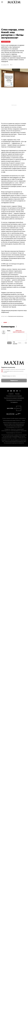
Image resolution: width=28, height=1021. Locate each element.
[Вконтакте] (11, 390)
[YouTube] (17, 390)
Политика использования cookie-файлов (14, 398)
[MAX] (8, 390)
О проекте (11, 393)
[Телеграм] (14, 390)
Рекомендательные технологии (14, 400)
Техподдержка (14, 402)
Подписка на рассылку (8, 367)
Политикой (6, 371)
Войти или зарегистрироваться (18, 331)
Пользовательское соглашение (14, 396)
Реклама (17, 393)
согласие (7, 369)
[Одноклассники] (20, 390)
